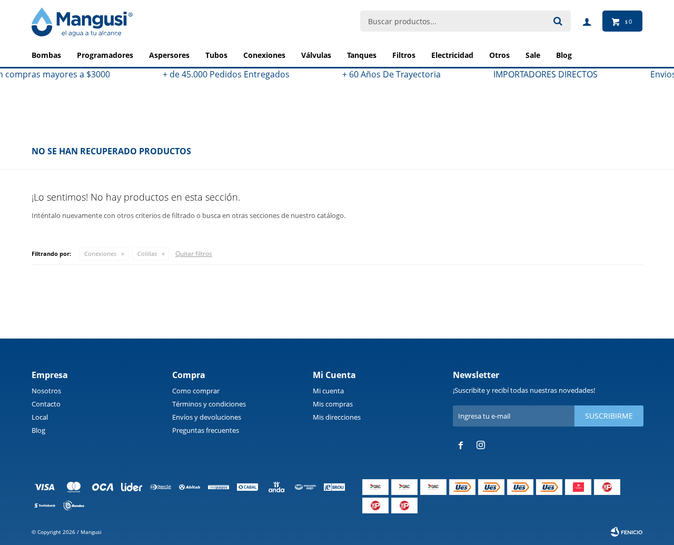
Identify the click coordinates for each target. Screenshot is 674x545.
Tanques (361, 55)
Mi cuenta (328, 390)
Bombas (46, 55)
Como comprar (196, 390)
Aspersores (169, 55)
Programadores (105, 55)
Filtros (403, 55)
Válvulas (316, 55)
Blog (38, 430)
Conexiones (264, 55)
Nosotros (46, 390)
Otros (499, 55)
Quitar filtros (193, 253)
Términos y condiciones (209, 404)
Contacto (46, 404)
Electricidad (452, 55)
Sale (533, 55)
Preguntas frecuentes (205, 430)
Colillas (147, 253)
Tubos (216, 55)
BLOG (564, 55)
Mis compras (333, 404)
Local (40, 417)
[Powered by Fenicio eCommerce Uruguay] (626, 532)
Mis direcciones (337, 417)
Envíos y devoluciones (206, 417)
